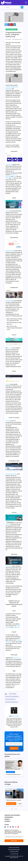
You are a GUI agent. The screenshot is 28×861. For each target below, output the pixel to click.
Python (12, 174)
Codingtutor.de (10, 300)
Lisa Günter (8, 39)
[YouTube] (10, 827)
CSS (12, 178)
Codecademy (9, 164)
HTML (7, 178)
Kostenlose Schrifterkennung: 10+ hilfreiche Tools (14, 774)
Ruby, (14, 176)
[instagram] (15, 827)
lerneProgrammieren (11, 474)
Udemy (8, 384)
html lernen (12, 694)
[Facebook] (8, 24)
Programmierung (10, 699)
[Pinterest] (11, 24)
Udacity (7, 211)
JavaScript (8, 176)
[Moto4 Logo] (6, 3)
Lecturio (10, 348)
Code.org (8, 524)
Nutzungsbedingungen (14, 849)
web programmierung (11, 702)
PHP (16, 174)
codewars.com (17, 658)
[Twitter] (6, 24)
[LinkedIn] (14, 24)
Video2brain (9, 566)
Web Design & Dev (11, 29)
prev (12, 808)
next (16, 808)
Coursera (8, 420)
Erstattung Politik (14, 851)
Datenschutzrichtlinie (14, 847)
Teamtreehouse (10, 250)
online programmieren (11, 696)
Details (20, 803)
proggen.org (16, 627)
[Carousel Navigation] (14, 809)
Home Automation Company (13, 800)
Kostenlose (10, 772)
